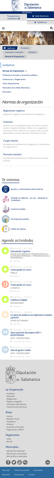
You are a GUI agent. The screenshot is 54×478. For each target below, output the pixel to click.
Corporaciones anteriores (16, 407)
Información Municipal (15, 451)
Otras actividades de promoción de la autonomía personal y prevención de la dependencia (30, 256)
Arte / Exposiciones (20, 338)
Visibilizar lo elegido (18, 300)
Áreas (9, 412)
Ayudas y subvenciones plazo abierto (27, 189)
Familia (13, 273)
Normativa (32, 52)
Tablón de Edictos (18, 229)
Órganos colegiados (14, 402)
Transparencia (19, 475)
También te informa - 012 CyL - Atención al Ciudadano (29, 199)
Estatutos (8, 122)
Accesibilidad (38, 470)
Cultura (9, 416)
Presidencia (25, 48)
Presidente (10, 394)
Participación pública (20, 219)
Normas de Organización (14, 56)
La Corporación (14, 389)
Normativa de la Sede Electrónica (16, 87)
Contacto (32, 475)
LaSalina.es (42, 22)
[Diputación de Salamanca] (27, 5)
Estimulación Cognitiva (20, 251)
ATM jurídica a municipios (16, 456)
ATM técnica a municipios (16, 454)
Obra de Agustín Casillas (20, 350)
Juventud (15, 288)
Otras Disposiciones (11, 83)
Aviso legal (6, 470)
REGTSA (9, 442)
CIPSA (8, 439)
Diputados (10, 396)
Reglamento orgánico (14, 110)
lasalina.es (11, 48)
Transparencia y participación (13, 17)
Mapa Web (6, 475)
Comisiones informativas (16, 404)
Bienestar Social (12, 419)
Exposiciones (16, 303)
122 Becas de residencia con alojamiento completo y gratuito (31, 316)
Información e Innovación (14, 52)
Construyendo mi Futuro (20, 270)
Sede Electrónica (42, 16)
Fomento (9, 424)
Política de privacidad (21, 470)
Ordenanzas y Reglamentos (14, 79)
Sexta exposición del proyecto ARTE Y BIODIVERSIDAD (25, 334)
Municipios (12, 447)
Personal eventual (12, 154)
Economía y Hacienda (15, 427)
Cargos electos (10, 140)
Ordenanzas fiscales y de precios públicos (20, 75)
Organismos (12, 435)
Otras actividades (19, 321)
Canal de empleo (18, 209)
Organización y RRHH (15, 430)
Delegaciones (11, 399)
